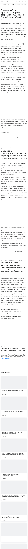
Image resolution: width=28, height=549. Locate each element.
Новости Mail (11, 7)
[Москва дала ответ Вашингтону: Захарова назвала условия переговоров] (14, 386)
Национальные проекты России (15, 147)
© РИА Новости (12, 260)
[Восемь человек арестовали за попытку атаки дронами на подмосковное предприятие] (14, 491)
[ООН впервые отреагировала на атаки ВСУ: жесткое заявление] (14, 407)
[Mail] (4, 1)
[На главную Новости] (8, 1)
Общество (17, 7)
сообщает (10, 92)
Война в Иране (5, 4)
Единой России (21, 293)
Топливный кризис (21, 4)
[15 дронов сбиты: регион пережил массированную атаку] (14, 470)
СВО (13, 4)
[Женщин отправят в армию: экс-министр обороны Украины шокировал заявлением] (14, 449)
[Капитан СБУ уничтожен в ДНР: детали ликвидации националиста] (14, 428)
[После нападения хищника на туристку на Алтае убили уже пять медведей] (14, 511)
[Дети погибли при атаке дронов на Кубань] (14, 532)
